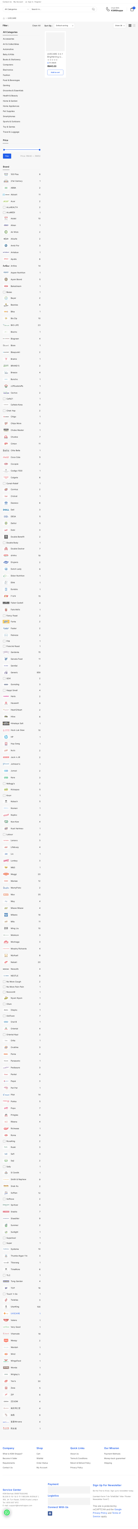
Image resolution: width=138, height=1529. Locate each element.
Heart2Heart (16, 710)
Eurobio (14, 589)
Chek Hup (11, 410)
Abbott (14, 194)
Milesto (14, 915)
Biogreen (15, 338)
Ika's (13, 750)
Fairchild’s (15, 609)
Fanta (13, 621)
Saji (12, 1160)
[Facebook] (50, 1513)
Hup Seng (15, 743)
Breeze (14, 372)
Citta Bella (15, 450)
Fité (8, 641)
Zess (13, 1388)
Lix (12, 854)
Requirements (9, 1463)
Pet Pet (14, 1088)
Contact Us (8, 1467)
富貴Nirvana (16, 1421)
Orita (13, 1040)
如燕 (13, 1415)
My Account (42, 1467)
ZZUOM (14, 1401)
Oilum (9, 1004)
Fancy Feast (12, 615)
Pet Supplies (9, 111)
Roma (13, 1135)
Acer (13, 201)
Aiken (13, 225)
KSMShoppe (117, 10)
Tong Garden (17, 1281)
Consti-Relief (12, 483)
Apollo (14, 259)
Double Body (12, 543)
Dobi (13, 530)
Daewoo (14, 503)
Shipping (108, 1463)
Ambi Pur (15, 245)
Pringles (14, 1115)
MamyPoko (16, 888)
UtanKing (15, 1306)
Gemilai (14, 666)
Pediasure (15, 1067)
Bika (13, 311)
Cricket (14, 496)
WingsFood (16, 1361)
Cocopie (14, 464)
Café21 (9, 399)
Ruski (13, 1147)
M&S (13, 867)
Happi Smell (12, 690)
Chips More (16, 423)
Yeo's (13, 1381)
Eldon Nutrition (17, 576)
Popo (13, 1108)
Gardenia (15, 652)
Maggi (14, 874)
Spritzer (14, 1205)
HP (12, 737)
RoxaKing (10, 1141)
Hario (13, 696)
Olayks (14, 1010)
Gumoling (15, 684)
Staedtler (15, 1218)
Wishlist (40, 1458)
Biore (13, 345)
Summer (14, 1225)
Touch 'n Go (12, 1294)
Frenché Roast (13, 646)
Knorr (8, 795)
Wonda (14, 1367)
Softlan (14, 1193)
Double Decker (18, 548)
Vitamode (15, 1334)
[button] (130, 25)
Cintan (14, 443)
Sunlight (14, 1232)
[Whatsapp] (7, 1512)
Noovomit (10, 992)
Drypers (14, 562)
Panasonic (15, 1061)
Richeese (15, 1128)
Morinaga (15, 942)
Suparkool (11, 1238)
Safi (12, 1154)
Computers (8, 64)
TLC (8, 1275)
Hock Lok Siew (18, 730)
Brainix (14, 359)
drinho (14, 555)
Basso (9, 292)
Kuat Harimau (17, 828)
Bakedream (16, 286)
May (13, 901)
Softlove (10, 1199)
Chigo (13, 416)
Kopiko (14, 815)
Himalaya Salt (17, 723)
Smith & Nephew (18, 1179)
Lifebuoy (15, 847)
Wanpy (14, 1340)
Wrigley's (15, 1374)
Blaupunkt (15, 352)
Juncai (14, 771)
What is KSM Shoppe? (12, 1454)
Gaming (6, 85)
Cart (38, 1454)
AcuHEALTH (12, 207)
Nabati (14, 962)
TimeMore (15, 1269)
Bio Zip (14, 318)
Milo (13, 921)
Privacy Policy (76, 1467)
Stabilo (14, 1211)
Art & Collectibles (11, 44)
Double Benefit (17, 537)
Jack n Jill (15, 757)
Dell (12, 509)
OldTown (10, 1016)
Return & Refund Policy (80, 1463)
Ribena (14, 1121)
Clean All (36, 25)
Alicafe (14, 239)
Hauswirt (15, 703)
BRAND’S (15, 366)
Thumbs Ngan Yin (19, 1256)
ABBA (13, 188)
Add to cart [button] (55, 72)
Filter (7, 156)
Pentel (14, 1074)
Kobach (14, 801)
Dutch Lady (16, 569)
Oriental (14, 1028)
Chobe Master (17, 430)
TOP (13, 1288)
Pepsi (13, 1081)
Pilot (13, 1094)
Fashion (6, 75)
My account (18, 2)
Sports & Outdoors (11, 121)
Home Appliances (11, 106)
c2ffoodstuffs (17, 386)
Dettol (13, 523)
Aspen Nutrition (18, 272)
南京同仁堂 (15, 1408)
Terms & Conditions (78, 1458)
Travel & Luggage (11, 132)
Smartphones (9, 116)
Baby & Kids (8, 54)
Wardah (14, 1347)
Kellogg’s (10, 783)
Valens (14, 1320)
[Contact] (108, 9)
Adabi (13, 218)
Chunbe (14, 437)
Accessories (8, 39)
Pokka (14, 1101)
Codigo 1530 (17, 471)
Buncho (14, 379)
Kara (13, 777)
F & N (13, 596)
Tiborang (15, 1262)
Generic (14, 672)
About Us (74, 1454)
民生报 (14, 1428)
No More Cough (13, 981)
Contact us (7, 2)
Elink (13, 582)
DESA (13, 516)
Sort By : (48, 25)
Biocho (14, 332)
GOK (8, 678)
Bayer (13, 298)
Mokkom (15, 935)
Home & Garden (10, 101)
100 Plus (15, 174)
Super (9, 1243)
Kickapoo (15, 789)
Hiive (13, 716)
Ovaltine (14, 1047)
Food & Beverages (11, 80)
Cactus (14, 393)
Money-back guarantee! (114, 1458)
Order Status (42, 1463)
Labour (9, 834)
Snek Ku (14, 1186)
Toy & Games (9, 127)
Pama (13, 1054)
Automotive (8, 49)
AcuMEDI (10, 212)
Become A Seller (10, 1458)
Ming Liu (15, 928)
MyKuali (14, 955)
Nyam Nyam (16, 998)
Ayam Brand (16, 279)
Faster (14, 628)
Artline (14, 266)
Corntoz (14, 489)
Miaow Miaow (17, 908)
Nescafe (14, 969)
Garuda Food (17, 659)
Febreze (14, 635)
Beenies (14, 305)
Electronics (8, 70)
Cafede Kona (17, 404)
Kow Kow (15, 822)
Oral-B (14, 1022)
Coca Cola (15, 457)
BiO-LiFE (15, 325)
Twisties (14, 1300)
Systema (15, 1249)
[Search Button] (94, 9)
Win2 (13, 1354)
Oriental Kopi (12, 1034)
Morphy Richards (19, 948)
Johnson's (15, 764)
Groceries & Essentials (13, 90)
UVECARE (15, 1313)
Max (13, 894)
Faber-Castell (17, 603)
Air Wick (15, 232)
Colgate (14, 477)
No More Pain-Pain (15, 987)
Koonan (14, 808)
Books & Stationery (11, 59)
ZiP (12, 1394)
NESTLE (14, 976)
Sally (8, 1166)
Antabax (15, 252)
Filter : (6, 25)
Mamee (14, 881)
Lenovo (14, 840)
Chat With (115, 8)
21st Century (17, 181)
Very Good (15, 1327)
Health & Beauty (10, 95)
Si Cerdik (15, 1172)
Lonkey (14, 860)
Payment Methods (112, 1454)
